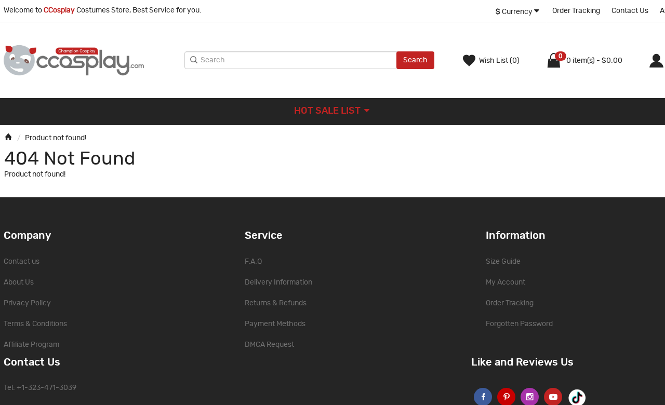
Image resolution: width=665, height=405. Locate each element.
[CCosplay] (91, 60)
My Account (505, 282)
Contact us (21, 261)
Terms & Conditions (35, 324)
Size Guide (503, 261)
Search (415, 60)
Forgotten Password (519, 324)
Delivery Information (278, 282)
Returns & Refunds (276, 303)
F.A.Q (253, 261)
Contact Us (629, 11)
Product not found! (55, 138)
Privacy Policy (27, 303)
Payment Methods (275, 324)
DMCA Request (269, 344)
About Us (19, 282)
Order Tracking (576, 11)
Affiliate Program (31, 344)
